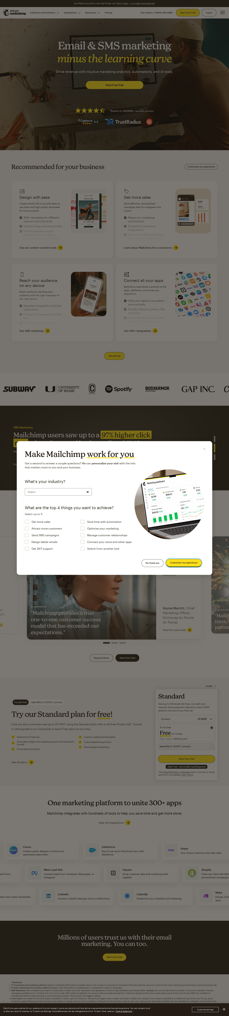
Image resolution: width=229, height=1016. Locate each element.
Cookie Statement (124, 1011)
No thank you (152, 563)
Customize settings (205, 1010)
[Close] (204, 449)
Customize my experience (183, 562)
